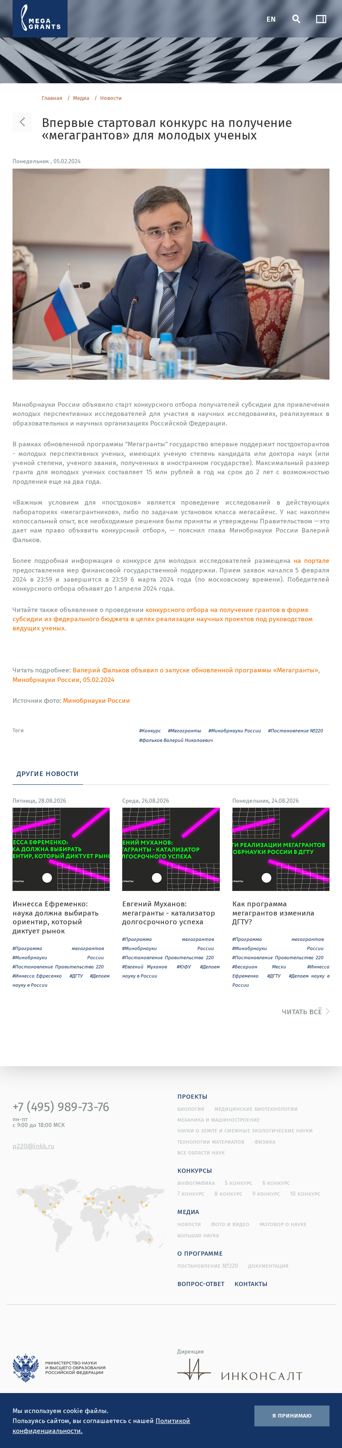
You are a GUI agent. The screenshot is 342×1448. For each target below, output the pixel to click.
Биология (190, 1109)
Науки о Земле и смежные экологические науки (245, 1130)
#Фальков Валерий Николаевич (176, 740)
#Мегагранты (184, 730)
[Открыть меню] (321, 18)
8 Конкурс (228, 1193)
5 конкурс (238, 1183)
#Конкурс (150, 730)
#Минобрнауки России (235, 730)
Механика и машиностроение (218, 1119)
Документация (268, 1265)
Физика (264, 1141)
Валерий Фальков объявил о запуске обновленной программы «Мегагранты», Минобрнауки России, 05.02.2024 (166, 674)
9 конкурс (266, 1193)
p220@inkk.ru (33, 1146)
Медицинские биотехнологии (256, 1109)
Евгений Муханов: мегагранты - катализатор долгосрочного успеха (168, 912)
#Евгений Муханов (144, 966)
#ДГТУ (76, 975)
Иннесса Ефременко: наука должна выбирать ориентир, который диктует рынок (55, 917)
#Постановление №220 (295, 730)
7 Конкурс (190, 1193)
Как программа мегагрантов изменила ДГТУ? (273, 912)
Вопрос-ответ (200, 1283)
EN (271, 18)
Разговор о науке (283, 1224)
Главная (52, 98)
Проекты (192, 1095)
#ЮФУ (184, 966)
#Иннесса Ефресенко (37, 975)
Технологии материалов (210, 1141)
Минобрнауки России (96, 700)
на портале (311, 560)
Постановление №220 (207, 1265)
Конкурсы (194, 1169)
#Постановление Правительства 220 (58, 966)
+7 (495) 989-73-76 (61, 1106)
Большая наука (198, 1235)
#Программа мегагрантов (58, 948)
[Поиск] (296, 18)
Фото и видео (230, 1224)
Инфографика (196, 1183)
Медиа (81, 98)
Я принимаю (292, 1415)
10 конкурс (305, 1193)
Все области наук (201, 1152)
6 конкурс (276, 1183)
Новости (111, 98)
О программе (200, 1252)
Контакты (251, 1283)
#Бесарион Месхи (259, 966)
